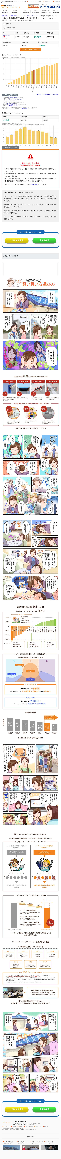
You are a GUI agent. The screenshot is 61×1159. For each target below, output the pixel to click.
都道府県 (8, 24)
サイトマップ (38, 1126)
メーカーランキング (46, 11)
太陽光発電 (5, 15)
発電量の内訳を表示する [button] (11, 147)
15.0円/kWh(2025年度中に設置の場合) (14, 99)
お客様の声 (55, 11)
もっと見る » (11, 274)
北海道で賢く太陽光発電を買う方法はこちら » (47, 94)
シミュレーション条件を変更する (30, 49)
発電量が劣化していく (13, 105)
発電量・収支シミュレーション (17, 15)
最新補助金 (5, 11)
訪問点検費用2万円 (11, 103)
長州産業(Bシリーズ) (32, 15)
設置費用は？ (15, 11)
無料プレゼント (47, 1)
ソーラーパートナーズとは (35, 1)
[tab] (30, 24)
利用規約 (21, 1126)
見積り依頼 (24, 108)
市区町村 (10, 27)
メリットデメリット (25, 11)
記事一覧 (46, 1126)
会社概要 (14, 1126)
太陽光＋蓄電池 (16, 240)
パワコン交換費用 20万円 (12, 104)
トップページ (6, 1126)
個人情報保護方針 (29, 1126)
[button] (2, 269)
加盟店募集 (57, 1)
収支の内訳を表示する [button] (10, 95)
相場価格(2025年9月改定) (13, 97)
